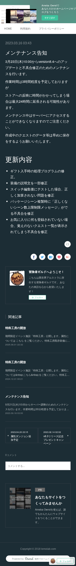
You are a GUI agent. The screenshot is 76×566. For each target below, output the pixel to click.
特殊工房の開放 (15, 328)
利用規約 (25, 28)
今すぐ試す (50, 17)
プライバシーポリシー (51, 28)
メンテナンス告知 (17, 396)
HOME (8, 28)
